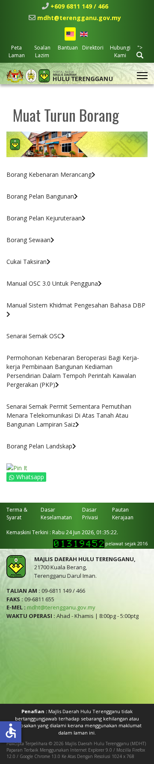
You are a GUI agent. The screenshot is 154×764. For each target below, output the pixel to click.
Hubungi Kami (120, 51)
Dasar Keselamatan (56, 513)
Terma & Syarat (16, 513)
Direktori (93, 47)
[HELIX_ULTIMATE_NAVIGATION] (142, 75)
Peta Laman (17, 51)
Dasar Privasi (90, 513)
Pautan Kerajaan (122, 513)
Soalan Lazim (42, 51)
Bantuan (68, 47)
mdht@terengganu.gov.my (79, 18)
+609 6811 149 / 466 (79, 6)
